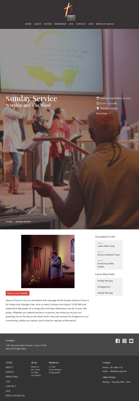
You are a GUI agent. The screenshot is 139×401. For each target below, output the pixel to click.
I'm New (34, 372)
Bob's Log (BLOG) (105, 24)
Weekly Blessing (105, 280)
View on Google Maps (16, 348)
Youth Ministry (55, 369)
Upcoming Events (105, 236)
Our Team (35, 369)
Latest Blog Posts (104, 274)
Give (91, 24)
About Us (35, 366)
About (37, 24)
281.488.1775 (116, 367)
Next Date (102, 113)
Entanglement (103, 286)
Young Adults (54, 372)
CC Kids (52, 366)
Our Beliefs (36, 375)
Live (71, 24)
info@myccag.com (118, 371)
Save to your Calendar (17, 293)
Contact (81, 24)
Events (48, 24)
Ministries (60, 24)
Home (28, 24)
